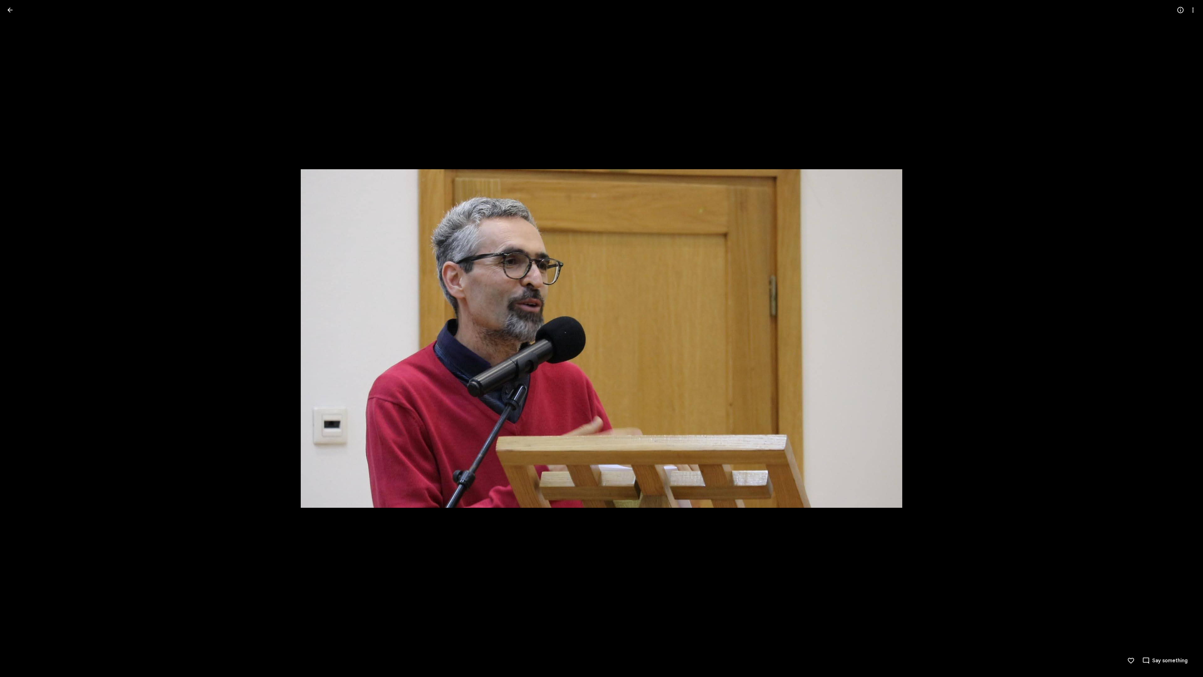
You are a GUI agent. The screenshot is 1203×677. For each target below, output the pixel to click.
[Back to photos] (10, 10)
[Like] (1131, 660)
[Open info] (1180, 10)
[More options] (1193, 10)
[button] (17, 338)
